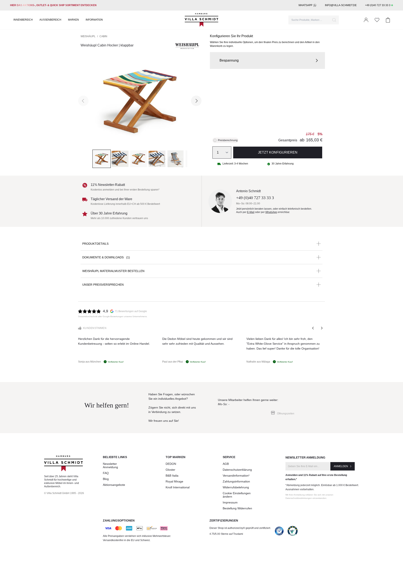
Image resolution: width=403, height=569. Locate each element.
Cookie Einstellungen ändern (237, 494)
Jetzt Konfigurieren (277, 152)
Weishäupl (88, 36)
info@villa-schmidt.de (341, 5)
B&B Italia (172, 475)
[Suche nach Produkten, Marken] (334, 19)
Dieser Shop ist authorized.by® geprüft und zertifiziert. (240, 528)
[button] (267, 60)
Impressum (230, 502)
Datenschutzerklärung (237, 469)
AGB (226, 463)
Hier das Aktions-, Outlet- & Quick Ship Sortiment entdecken (53, 5)
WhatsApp (305, 5)
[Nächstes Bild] (196, 101)
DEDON (171, 463)
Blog (106, 479)
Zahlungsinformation (236, 481)
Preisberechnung (228, 140)
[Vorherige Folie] (313, 328)
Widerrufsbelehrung (236, 487)
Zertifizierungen (223, 520)
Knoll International (178, 487)
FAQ (106, 473)
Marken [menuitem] (73, 19)
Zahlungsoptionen (119, 520)
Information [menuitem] (94, 19)
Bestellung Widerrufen (237, 508)
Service (229, 457)
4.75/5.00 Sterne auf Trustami (226, 533)
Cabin (103, 36)
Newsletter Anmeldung (110, 465)
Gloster (170, 469)
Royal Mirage (174, 481)
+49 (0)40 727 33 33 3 (377, 5)
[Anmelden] (366, 20)
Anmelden (341, 466)
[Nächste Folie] (321, 328)
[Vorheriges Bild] (83, 101)
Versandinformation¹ (236, 475)
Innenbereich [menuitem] (23, 19)
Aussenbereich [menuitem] (50, 19)
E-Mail (250, 212)
